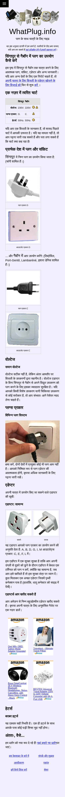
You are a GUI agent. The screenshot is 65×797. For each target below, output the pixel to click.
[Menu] (4, 3)
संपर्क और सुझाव (46, 755)
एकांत (46, 762)
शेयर (46, 769)
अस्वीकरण (19, 762)
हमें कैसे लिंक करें (19, 769)
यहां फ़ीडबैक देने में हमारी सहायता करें (41, 50)
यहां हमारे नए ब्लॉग (46, 743)
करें (36, 85)
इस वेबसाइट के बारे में (19, 755)
